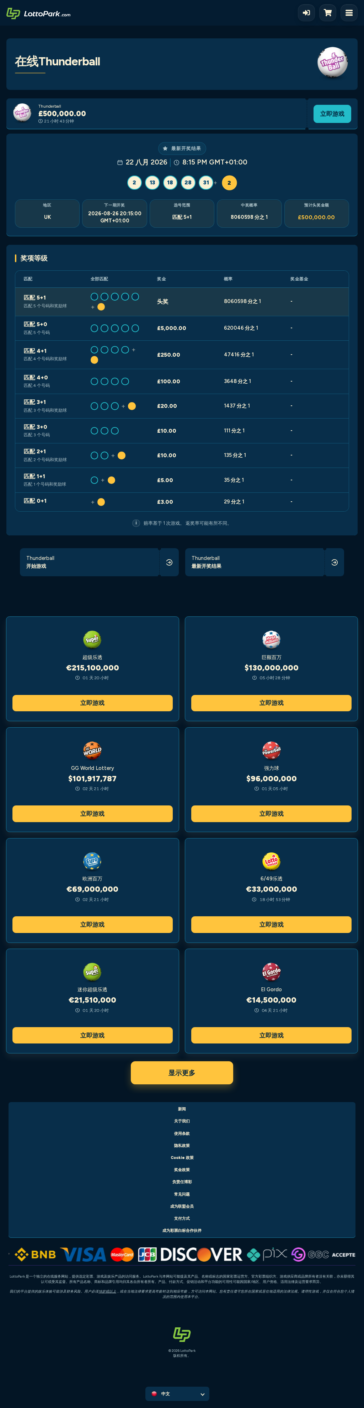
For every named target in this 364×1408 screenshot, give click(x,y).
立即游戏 (332, 113)
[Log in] (306, 12)
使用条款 (182, 1133)
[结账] (330, 12)
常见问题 (182, 1194)
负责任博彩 (182, 1182)
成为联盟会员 (182, 1206)
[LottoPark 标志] (38, 12)
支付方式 (182, 1218)
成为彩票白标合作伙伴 (182, 1230)
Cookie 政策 (182, 1157)
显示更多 (182, 1073)
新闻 (182, 1109)
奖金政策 (182, 1169)
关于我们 (182, 1121)
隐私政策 (182, 1145)
